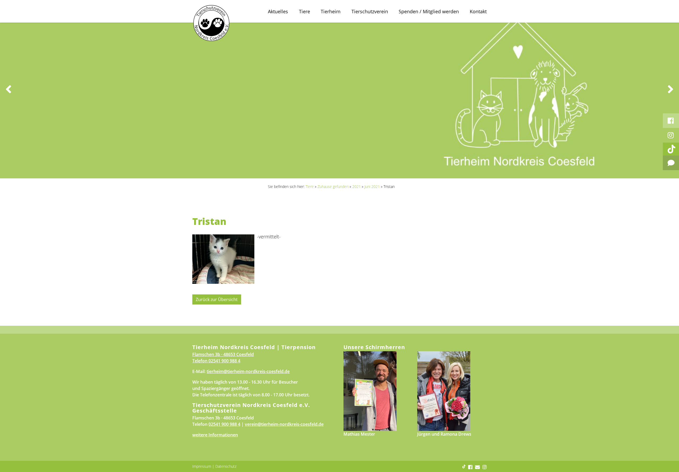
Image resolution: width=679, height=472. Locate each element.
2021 (356, 186)
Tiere (304, 11)
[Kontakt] (671, 163)
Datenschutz (225, 466)
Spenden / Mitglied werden (429, 11)
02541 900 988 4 (224, 361)
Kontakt (478, 11)
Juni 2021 (372, 186)
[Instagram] (671, 135)
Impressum (201, 466)
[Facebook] (671, 120)
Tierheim (331, 11)
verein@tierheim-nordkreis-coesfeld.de (284, 424)
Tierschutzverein (369, 11)
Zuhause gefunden (333, 186)
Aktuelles (278, 11)
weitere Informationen (215, 435)
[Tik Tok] (671, 149)
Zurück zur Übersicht (217, 299)
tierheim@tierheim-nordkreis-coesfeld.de (248, 371)
